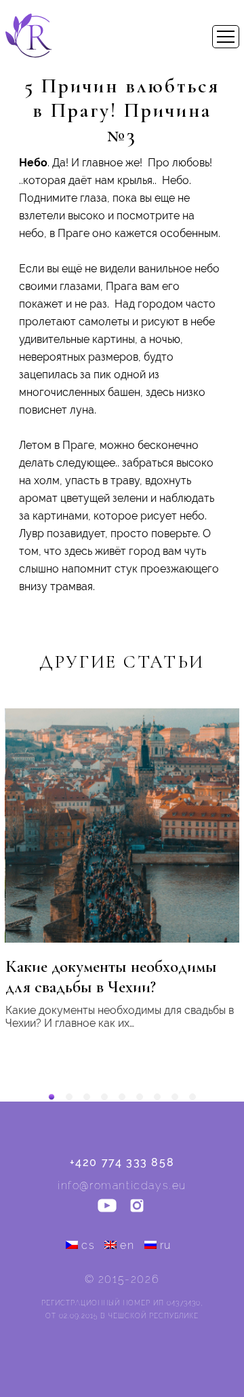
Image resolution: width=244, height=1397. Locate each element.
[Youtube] (107, 1207)
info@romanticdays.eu (122, 1185)
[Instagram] (136, 1207)
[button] (51, 1096)
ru (165, 1245)
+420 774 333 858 (122, 1162)
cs (88, 1245)
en (127, 1245)
